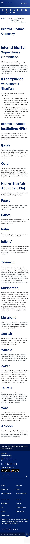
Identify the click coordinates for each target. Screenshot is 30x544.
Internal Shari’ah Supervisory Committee (13, 52)
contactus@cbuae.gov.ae (10, 460)
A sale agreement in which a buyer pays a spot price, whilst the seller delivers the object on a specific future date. (15, 221)
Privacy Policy (4, 489)
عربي (22, 3)
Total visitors (6, 448)
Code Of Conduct (20, 511)
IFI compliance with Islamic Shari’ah (12, 84)
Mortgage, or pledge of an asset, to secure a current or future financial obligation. (14, 235)
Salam (5, 215)
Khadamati (18, 503)
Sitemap (3, 485)
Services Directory (5, 515)
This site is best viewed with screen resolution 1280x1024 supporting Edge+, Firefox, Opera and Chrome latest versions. (14, 521)
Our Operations (19, 18)
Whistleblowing (4, 503)
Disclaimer (18, 499)
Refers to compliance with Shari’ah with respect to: (12, 94)
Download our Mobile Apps (7, 467)
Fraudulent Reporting (21, 507)
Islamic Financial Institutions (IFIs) (14, 127)
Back (4, 18)
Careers (18, 489)
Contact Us (19, 485)
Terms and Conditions (21, 493)
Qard (5, 163)
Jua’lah (6, 334)
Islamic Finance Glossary (13, 32)
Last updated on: (14, 446)
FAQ (2, 507)
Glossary (3, 511)
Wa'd (4, 408)
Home (10, 18)
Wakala (6, 350)
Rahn (5, 229)
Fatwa (5, 201)
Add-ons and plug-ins (6, 529)
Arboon (7, 426)
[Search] (25, 3)
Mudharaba (9, 288)
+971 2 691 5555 (8, 458)
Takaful (6, 388)
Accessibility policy (5, 499)
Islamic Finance (15, 20)
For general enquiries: (6, 455)
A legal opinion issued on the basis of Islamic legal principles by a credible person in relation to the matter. (14, 207)
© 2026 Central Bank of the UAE (10, 534)
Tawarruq (8, 262)
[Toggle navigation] (27, 3)
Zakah (5, 366)
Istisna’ (6, 242)
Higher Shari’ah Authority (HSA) (13, 186)
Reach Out (4, 453)
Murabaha (8, 317)
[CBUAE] (7, 2)
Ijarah (5, 145)
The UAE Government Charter (6, 494)
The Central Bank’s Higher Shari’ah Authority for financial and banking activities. (14, 194)
